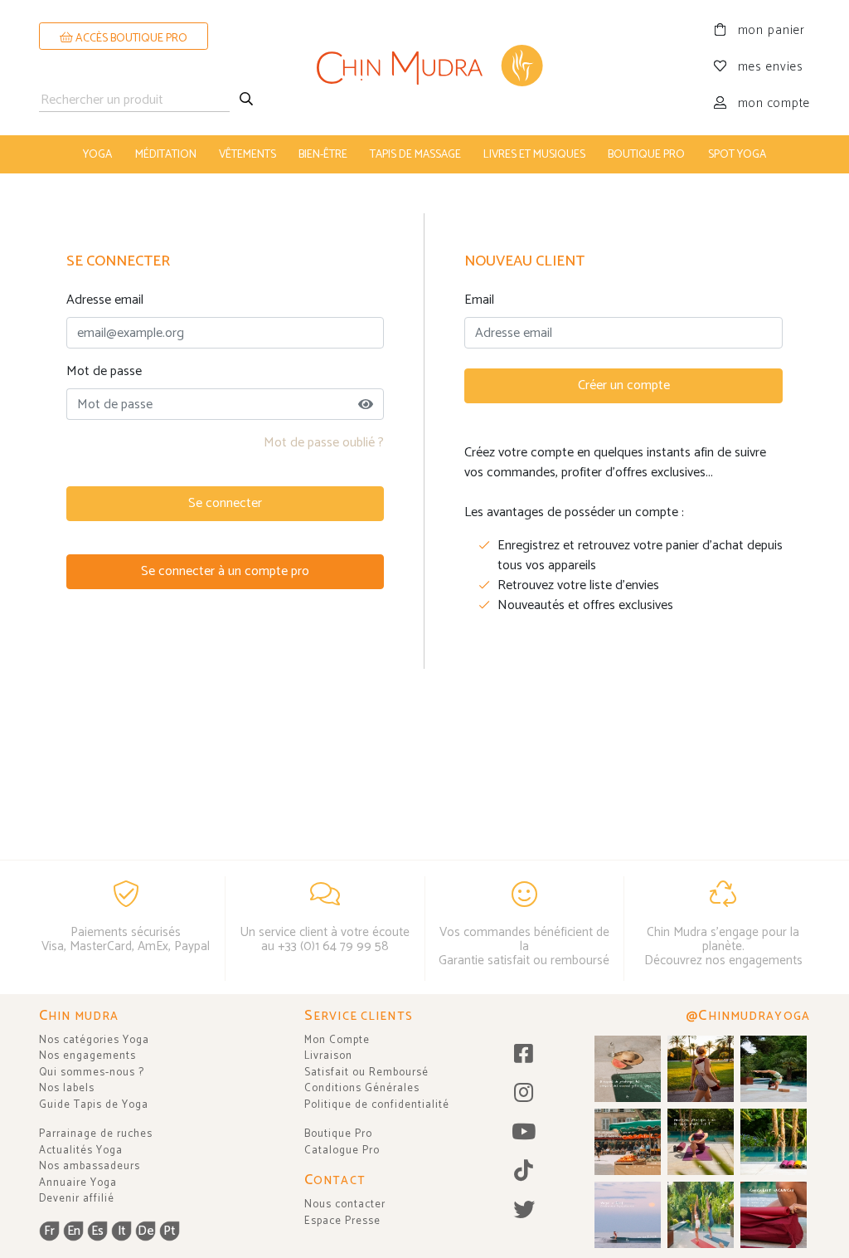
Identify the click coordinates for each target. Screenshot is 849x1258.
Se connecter (225, 503)
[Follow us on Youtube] (524, 1133)
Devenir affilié (76, 1198)
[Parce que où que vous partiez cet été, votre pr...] (773, 1215)
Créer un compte (624, 385)
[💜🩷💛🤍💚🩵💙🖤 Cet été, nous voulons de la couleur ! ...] (773, 1142)
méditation (165, 154)
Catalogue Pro (342, 1150)
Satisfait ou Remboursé (366, 1072)
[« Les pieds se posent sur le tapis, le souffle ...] (700, 1142)
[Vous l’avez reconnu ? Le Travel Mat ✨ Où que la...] (700, 1215)
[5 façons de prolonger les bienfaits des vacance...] (627, 1069)
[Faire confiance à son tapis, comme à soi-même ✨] (773, 1069)
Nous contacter (345, 1204)
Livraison (328, 1056)
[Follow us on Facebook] (524, 1055)
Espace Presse (342, 1221)
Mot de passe (104, 372)
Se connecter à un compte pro (225, 571)
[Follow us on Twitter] (524, 1211)
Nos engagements (87, 1056)
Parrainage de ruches (96, 1134)
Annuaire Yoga (78, 1183)
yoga (97, 154)
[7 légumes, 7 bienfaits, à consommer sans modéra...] (627, 1142)
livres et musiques (534, 154)
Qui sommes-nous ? (91, 1072)
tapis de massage (415, 154)
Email (479, 300)
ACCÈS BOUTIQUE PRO (130, 38)
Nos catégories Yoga (94, 1040)
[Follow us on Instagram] (524, 1094)
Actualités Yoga (81, 1150)
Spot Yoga (737, 154)
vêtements (247, 154)
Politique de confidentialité (376, 1105)
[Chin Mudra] (424, 67)
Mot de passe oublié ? (324, 443)
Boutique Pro (338, 1134)
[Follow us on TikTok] (524, 1172)
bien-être (322, 154)
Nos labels (67, 1088)
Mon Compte (337, 1040)
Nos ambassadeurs (89, 1166)
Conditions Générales (362, 1088)
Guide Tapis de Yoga (93, 1105)
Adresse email (104, 300)
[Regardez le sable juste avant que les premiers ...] (627, 1215)
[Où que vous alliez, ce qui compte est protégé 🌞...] (700, 1069)
